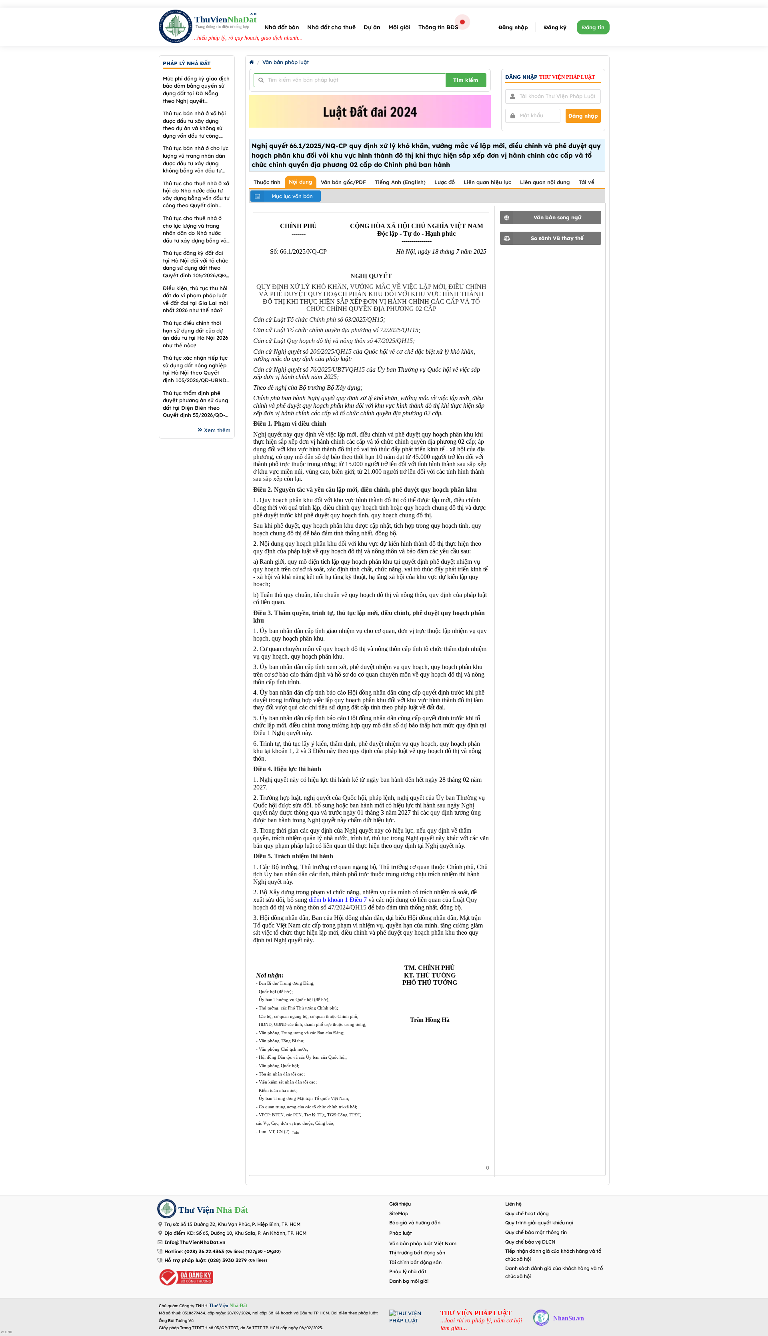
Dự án (372, 27)
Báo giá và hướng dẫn (414, 1223)
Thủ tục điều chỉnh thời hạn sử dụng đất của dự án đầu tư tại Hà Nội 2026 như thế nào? (195, 334)
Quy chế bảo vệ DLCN (530, 1242)
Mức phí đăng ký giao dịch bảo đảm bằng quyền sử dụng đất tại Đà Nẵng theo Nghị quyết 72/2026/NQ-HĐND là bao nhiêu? (196, 89)
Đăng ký (555, 27)
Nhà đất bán (281, 27)
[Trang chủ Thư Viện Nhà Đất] (251, 62)
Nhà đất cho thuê (331, 27)
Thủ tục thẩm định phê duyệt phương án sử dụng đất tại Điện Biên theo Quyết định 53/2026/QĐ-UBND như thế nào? (195, 404)
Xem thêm (217, 430)
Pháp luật (400, 1233)
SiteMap (398, 1213)
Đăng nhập (513, 27)
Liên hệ (513, 1204)
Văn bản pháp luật (285, 62)
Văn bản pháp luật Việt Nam (422, 1243)
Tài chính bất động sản (415, 1262)
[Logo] (175, 27)
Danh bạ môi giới (408, 1281)
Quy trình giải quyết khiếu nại (539, 1223)
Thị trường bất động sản (417, 1253)
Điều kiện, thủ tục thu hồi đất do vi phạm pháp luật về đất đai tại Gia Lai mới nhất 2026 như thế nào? (195, 299)
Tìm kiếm (465, 80)
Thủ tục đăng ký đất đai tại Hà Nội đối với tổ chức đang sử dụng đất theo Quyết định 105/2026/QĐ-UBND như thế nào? (195, 264)
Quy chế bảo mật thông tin (536, 1232)
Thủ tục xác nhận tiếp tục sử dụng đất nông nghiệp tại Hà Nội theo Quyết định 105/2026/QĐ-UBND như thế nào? (195, 369)
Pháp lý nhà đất (407, 1271)
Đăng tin (593, 27)
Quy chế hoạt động (527, 1213)
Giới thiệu (400, 1204)
